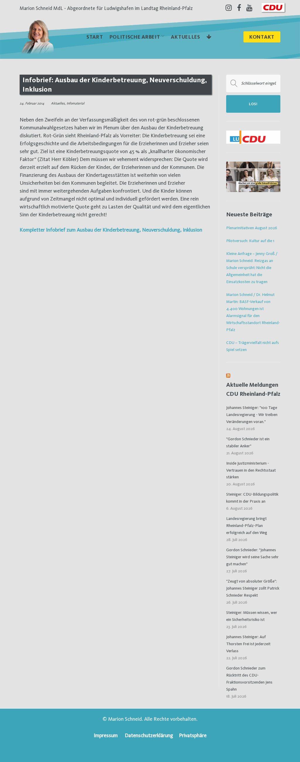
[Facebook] (239, 7)
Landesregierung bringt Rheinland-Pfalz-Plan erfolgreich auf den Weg (246, 525)
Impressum (106, 735)
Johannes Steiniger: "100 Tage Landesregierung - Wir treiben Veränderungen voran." (251, 414)
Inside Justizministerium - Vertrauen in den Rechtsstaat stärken (251, 470)
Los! (253, 104)
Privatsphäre (193, 735)
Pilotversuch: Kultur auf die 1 (250, 240)
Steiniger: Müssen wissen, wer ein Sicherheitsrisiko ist (251, 616)
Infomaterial (75, 103)
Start (94, 37)
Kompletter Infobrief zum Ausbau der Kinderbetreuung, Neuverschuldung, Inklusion (111, 230)
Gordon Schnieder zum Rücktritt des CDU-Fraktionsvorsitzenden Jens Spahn (249, 678)
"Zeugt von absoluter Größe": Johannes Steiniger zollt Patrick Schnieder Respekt (252, 588)
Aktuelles (185, 37)
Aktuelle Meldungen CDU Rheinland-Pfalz (253, 389)
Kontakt (262, 37)
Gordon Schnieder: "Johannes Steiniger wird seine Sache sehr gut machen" (252, 556)
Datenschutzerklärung (149, 735)
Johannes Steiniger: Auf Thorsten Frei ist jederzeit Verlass (248, 643)
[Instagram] (229, 7)
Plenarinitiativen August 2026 (251, 227)
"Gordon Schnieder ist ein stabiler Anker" (248, 442)
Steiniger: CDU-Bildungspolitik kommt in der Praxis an (252, 498)
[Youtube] (249, 7)
